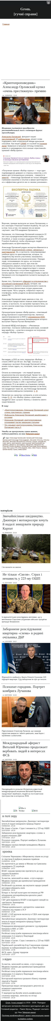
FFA (8, 448)
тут (47, 1006)
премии (44, 448)
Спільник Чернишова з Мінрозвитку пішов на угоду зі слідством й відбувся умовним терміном (25, 857)
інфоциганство (39, 444)
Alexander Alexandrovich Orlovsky (21, 441)
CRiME (23, 144)
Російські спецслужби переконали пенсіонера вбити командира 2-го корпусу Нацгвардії (25, 934)
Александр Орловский (11, 137)
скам (4, 443)
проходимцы (21, 444)
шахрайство (42, 441)
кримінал (5, 444)
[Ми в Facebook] (16, 455)
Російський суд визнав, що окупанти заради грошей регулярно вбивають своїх (25, 886)
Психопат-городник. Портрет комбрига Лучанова (24, 688)
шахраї (34, 441)
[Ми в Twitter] (25, 455)
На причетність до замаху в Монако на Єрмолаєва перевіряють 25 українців (24, 865)
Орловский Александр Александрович (34, 446)
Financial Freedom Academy (12, 446)
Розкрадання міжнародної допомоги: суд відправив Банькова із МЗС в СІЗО (24, 927)
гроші (4, 448)
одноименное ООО (36, 317)
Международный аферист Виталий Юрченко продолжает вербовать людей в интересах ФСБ (25, 749)
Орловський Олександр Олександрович (16, 440)
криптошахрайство (38, 443)
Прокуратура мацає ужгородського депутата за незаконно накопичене (23, 987)
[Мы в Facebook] (15, 810)
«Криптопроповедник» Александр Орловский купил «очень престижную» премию (26, 411)
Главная (6, 24)
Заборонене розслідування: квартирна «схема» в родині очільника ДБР (23, 633)
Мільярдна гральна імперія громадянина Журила (23, 844)
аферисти (12, 444)
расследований (8, 139)
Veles (29, 448)
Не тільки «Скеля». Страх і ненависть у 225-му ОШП (22, 576)
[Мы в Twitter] (24, 810)
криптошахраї (26, 443)
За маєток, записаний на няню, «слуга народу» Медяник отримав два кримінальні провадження (23, 879)
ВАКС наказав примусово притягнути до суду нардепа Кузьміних (22, 872)
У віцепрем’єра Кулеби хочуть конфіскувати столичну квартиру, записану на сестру (21, 994)
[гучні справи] (17, 1003)
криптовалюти (16, 443)
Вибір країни (22, 449)
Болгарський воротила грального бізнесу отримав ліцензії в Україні (24, 979)
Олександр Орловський (18, 438)
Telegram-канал (29, 1012)
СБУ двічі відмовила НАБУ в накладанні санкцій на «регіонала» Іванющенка (25, 901)
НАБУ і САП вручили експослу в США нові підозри (25, 914)
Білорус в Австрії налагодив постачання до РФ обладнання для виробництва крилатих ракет (23, 893)
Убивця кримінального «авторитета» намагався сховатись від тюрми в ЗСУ (23, 908)
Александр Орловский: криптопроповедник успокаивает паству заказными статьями (22, 421)
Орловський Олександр (34, 438)
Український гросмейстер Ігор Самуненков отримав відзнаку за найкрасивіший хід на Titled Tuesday (25, 946)
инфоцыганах (24, 139)
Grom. (25, 9)
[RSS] (34, 455)
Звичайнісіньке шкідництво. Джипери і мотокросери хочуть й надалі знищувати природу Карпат (25, 522)
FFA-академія (22, 448)
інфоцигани (29, 444)
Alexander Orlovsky (36, 440)
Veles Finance (36, 448)
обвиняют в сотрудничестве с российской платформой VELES (25, 282)
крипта (9, 443)
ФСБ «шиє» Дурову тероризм (15, 952)
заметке (5, 177)
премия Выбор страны (10, 449)
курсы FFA (13, 448)
